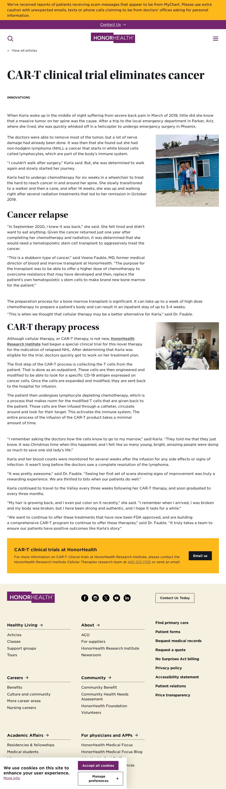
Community (93, 677)
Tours (12, 655)
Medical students (22, 752)
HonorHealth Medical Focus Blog (111, 752)
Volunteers (91, 712)
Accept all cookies (98, 765)
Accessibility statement (177, 677)
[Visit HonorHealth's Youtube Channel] (116, 598)
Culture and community (29, 694)
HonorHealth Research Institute (110, 648)
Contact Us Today (175, 598)
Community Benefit (99, 687)
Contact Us (110, 24)
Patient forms (167, 632)
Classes (14, 641)
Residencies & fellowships (30, 745)
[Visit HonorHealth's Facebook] (84, 598)
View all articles (24, 50)
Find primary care (171, 623)
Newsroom (91, 655)
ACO (85, 635)
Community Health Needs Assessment (104, 696)
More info (12, 778)
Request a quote (170, 650)
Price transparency (172, 695)
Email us (200, 556)
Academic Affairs (25, 735)
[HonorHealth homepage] (113, 39)
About (87, 625)
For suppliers (93, 641)
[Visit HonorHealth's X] (105, 598)
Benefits (14, 687)
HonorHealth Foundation (104, 706)
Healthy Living (22, 625)
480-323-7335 (139, 562)
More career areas (24, 701)
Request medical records (178, 641)
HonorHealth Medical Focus (107, 745)
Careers (15, 677)
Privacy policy (168, 668)
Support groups (21, 648)
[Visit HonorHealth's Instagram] (95, 598)
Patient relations (170, 686)
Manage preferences (99, 778)
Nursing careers (21, 708)
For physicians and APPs (106, 735)
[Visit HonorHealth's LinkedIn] (127, 598)
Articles (14, 635)
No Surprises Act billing (177, 659)
